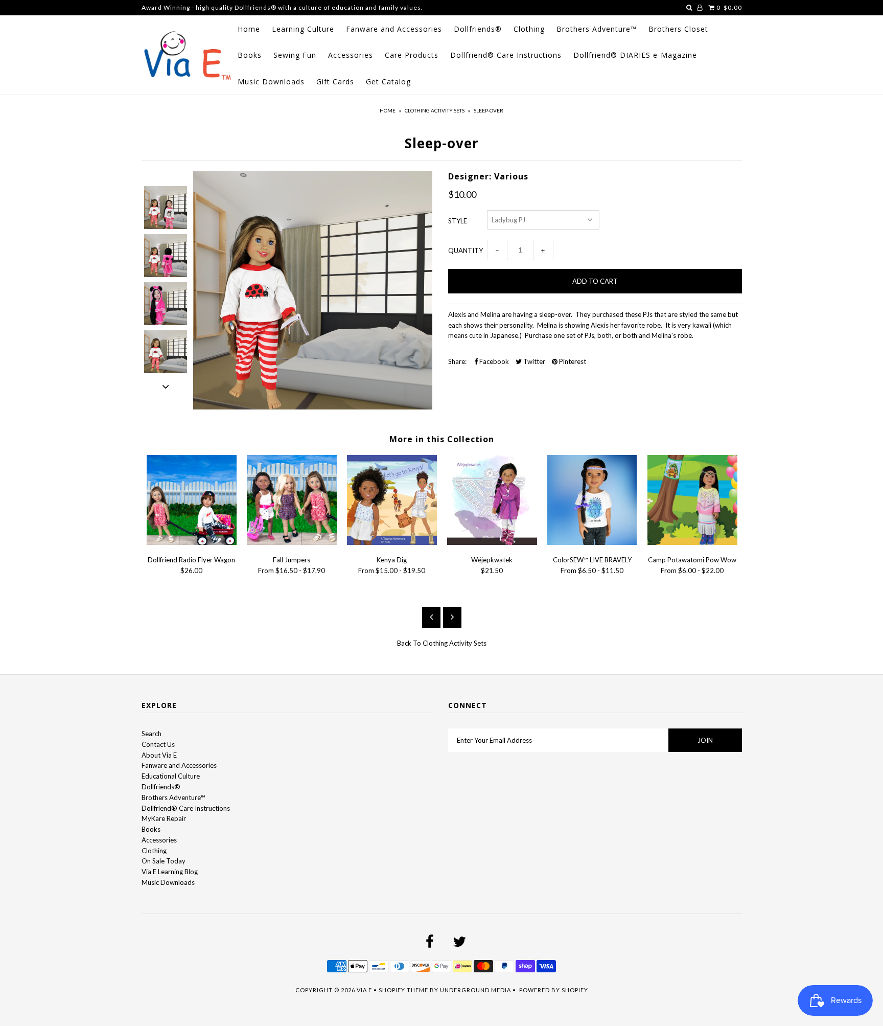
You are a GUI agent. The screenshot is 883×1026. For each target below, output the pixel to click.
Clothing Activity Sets (434, 110)
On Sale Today (163, 861)
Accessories (350, 55)
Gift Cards (335, 81)
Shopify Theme (403, 990)
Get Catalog (388, 81)
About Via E (159, 755)
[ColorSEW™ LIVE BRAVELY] (592, 542)
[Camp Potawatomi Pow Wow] (692, 542)
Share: (457, 361)
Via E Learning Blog (170, 872)
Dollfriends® (478, 29)
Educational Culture (171, 776)
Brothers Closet (678, 29)
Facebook (493, 361)
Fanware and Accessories (394, 29)
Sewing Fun (294, 55)
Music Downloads (271, 81)
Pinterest (571, 361)
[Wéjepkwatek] (492, 542)
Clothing (529, 29)
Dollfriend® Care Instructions (506, 55)
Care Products (411, 55)
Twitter (533, 361)
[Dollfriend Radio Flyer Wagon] (192, 542)
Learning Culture (303, 29)
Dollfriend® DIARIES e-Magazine (635, 55)
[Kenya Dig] (392, 542)
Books (250, 55)
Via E (364, 990)
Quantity (465, 250)
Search (151, 733)
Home (249, 29)
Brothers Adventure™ (596, 29)
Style (457, 221)
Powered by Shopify (553, 990)
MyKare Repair (164, 818)
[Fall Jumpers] (292, 542)
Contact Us (158, 744)
